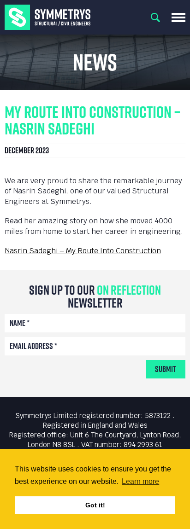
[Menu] (178, 17)
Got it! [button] (95, 505)
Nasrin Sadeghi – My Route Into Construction (83, 251)
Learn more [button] (140, 481)
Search (155, 17)
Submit (165, 369)
